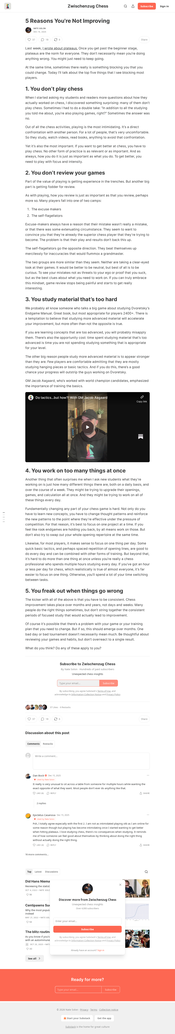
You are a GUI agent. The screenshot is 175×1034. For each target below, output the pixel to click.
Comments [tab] (33, 743)
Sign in (164, 6)
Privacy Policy (113, 940)
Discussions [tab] (51, 871)
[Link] (20, 88)
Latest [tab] (38, 871)
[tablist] (40, 743)
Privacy (84, 1009)
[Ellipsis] (148, 775)
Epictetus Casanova (44, 815)
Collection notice (108, 1009)
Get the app (104, 1018)
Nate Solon (39, 28)
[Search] (125, 6)
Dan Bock (38, 775)
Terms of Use (104, 937)
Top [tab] (29, 871)
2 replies (41, 803)
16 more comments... (37, 854)
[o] (87, 427)
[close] (120, 884)
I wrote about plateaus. (60, 48)
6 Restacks (65, 707)
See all (32, 958)
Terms (93, 1009)
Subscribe (146, 6)
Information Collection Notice (86, 940)
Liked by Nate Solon (46, 779)
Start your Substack (78, 1018)
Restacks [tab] (48, 743)
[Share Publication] (133, 6)
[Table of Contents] (3, 517)
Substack (70, 1026)
